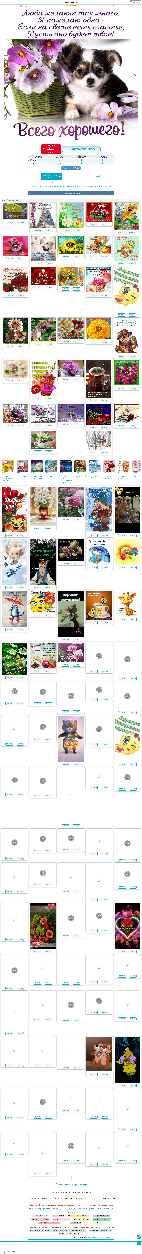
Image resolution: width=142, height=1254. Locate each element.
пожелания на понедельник (49, 1224)
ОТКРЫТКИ (63, 1210)
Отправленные (95, 176)
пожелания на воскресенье (78, 1217)
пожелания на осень (40, 1217)
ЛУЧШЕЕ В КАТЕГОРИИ (50, 1210)
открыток (35, 1210)
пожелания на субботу (101, 1217)
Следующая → (118, 6)
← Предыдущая (24, 6)
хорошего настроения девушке (100, 1232)
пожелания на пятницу (40, 1221)
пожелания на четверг (61, 1221)
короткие (93, 1239)
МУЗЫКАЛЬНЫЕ (82, 1210)
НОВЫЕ (91, 1210)
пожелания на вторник (101, 1221)
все (111, 1239)
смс (88, 1239)
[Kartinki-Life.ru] (71, 2)
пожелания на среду (81, 1221)
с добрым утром (58, 1217)
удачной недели (97, 1224)
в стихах (106, 1239)
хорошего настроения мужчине (71, 1235)
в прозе (100, 1239)
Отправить (66, 168)
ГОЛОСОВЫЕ (71, 6)
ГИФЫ (72, 1210)
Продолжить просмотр (71, 1186)
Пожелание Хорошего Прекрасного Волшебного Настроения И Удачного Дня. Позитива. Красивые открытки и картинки (71, 187)
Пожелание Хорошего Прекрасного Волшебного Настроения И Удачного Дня (58, 1232)
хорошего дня (75, 1224)
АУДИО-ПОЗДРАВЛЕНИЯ (104, 1210)
